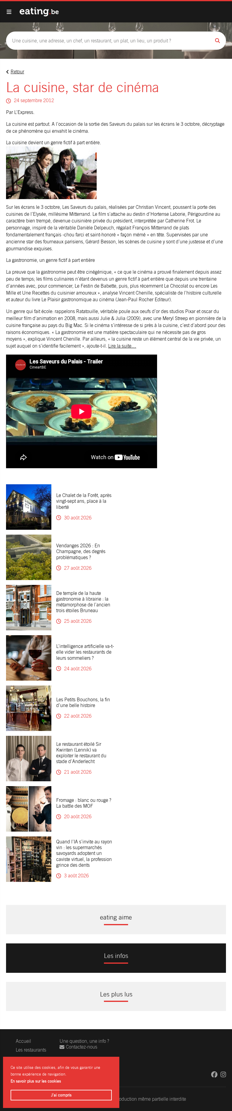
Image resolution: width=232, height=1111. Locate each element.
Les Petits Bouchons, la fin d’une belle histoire (83, 702)
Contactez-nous (81, 1047)
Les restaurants (31, 1050)
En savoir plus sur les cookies (36, 1081)
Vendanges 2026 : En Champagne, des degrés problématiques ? (80, 551)
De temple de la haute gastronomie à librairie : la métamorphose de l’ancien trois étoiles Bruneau (83, 602)
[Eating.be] (39, 11)
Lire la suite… (122, 346)
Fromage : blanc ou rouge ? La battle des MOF (83, 803)
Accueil (23, 1041)
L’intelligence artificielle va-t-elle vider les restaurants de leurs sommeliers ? (85, 652)
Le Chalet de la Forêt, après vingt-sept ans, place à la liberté (83, 501)
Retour (17, 72)
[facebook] (214, 1074)
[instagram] (223, 1074)
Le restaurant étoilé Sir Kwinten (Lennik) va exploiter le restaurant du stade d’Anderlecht (81, 753)
